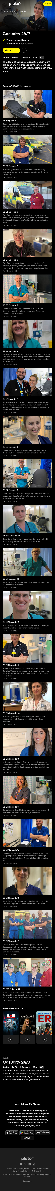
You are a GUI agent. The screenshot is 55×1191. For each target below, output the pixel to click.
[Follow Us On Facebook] (29, 1164)
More (5, 71)
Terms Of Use (11, 1169)
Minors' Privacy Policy (20, 1171)
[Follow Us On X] (25, 1164)
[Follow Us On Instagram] (34, 1164)
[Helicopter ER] (44, 1027)
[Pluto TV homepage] (27, 1158)
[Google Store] (26, 1132)
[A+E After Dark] (11, 1027)
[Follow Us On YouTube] (21, 1164)
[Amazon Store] (42, 1132)
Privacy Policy (24, 1169)
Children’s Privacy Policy (39, 1169)
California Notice (38, 1171)
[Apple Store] (11, 1132)
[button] (4, 3)
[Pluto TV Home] (15, 4)
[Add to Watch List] (24, 50)
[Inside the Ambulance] (28, 1027)
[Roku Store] (27, 1138)
